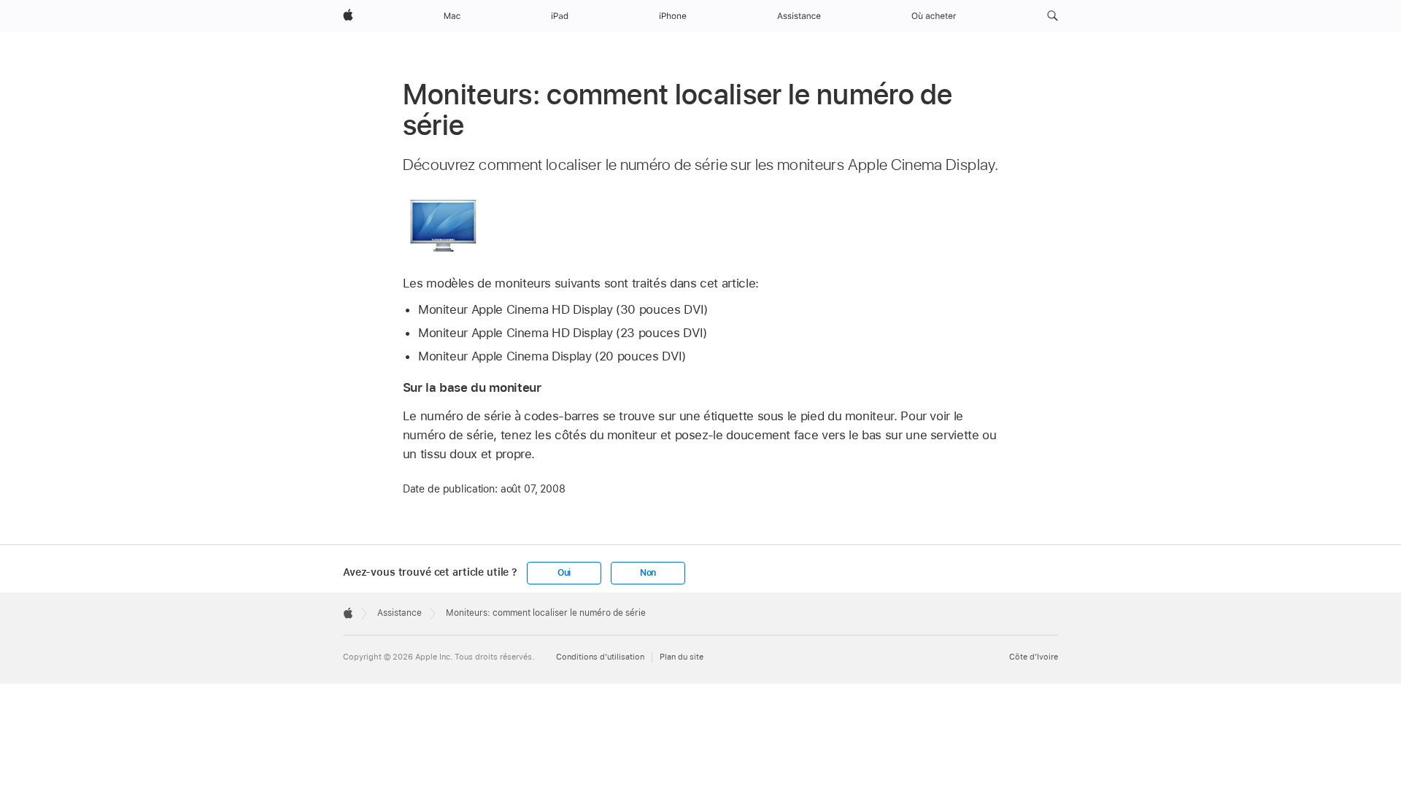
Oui (564, 573)
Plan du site (681, 657)
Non (648, 573)
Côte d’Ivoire (1033, 657)
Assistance (399, 613)
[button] (1052, 16)
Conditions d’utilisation (600, 657)
